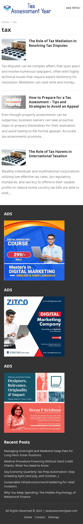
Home (5, 22)
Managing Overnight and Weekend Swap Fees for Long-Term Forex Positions (38, 453)
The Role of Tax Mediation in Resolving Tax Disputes (53, 43)
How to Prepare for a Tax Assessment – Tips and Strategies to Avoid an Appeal (54, 102)
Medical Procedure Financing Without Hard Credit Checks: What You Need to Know (38, 463)
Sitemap (53, 517)
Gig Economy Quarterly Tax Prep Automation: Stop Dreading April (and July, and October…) (39, 474)
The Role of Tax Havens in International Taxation (50, 153)
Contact (40, 517)
